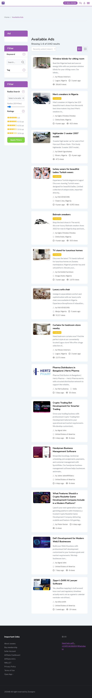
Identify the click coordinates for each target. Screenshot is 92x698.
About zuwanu (10, 643)
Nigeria (64, 80)
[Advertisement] (46, 647)
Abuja (57, 311)
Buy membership (10, 647)
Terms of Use (9, 670)
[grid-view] (85, 48)
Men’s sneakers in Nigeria (65, 94)
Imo (63, 201)
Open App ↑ (8, 674)
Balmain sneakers (62, 214)
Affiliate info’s (10, 659)
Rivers (57, 155)
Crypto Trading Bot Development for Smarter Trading (66, 406)
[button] (88, 3)
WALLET (7, 663)
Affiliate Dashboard (12, 655)
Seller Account (10, 651)
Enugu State (60, 276)
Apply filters (16, 140)
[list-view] (79, 48)
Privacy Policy (10, 666)
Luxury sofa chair (61, 289)
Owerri (58, 201)
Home (6, 17)
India (75, 389)
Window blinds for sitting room (68, 58)
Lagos (57, 80)
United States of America (65, 434)
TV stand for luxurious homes (68, 250)
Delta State (59, 120)
